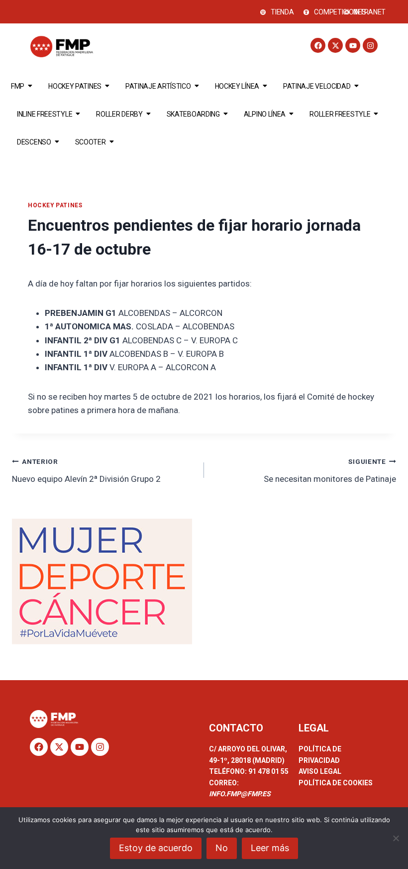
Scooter (90, 142)
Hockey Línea (237, 86)
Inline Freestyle (44, 114)
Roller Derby (119, 114)
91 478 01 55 (268, 771)
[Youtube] (352, 45)
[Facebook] (317, 45)
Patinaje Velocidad (317, 86)
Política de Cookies (336, 783)
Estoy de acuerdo (156, 848)
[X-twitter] (335, 45)
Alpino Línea (265, 114)
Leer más (270, 848)
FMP (17, 86)
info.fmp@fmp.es (240, 794)
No (221, 848)
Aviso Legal (320, 771)
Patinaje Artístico (158, 86)
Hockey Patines (75, 86)
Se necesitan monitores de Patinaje (330, 470)
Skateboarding (193, 114)
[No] (396, 838)
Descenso (34, 142)
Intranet (370, 12)
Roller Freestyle (339, 114)
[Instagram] (370, 45)
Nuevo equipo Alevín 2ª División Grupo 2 (86, 470)
